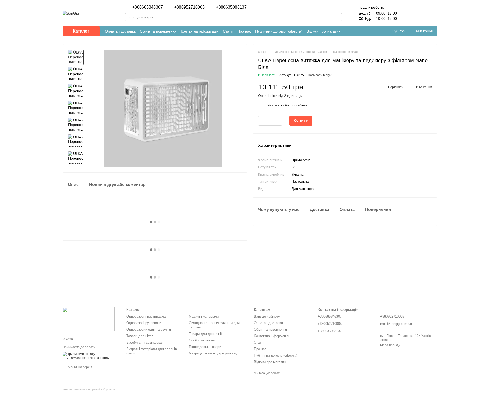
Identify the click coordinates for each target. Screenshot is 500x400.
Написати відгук (319, 75)
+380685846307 (147, 7)
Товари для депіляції (205, 334)
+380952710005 (189, 7)
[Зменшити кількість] (262, 120)
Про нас (244, 31)
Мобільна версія (79, 367)
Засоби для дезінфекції (145, 342)
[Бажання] (420, 13)
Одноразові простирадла (146, 316)
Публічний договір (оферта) (278, 31)
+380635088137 (231, 7)
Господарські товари (205, 347)
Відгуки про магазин (324, 31)
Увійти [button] (272, 105)
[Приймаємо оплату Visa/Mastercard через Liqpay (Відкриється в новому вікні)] (90, 356)
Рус (395, 31)
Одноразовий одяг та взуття (148, 329)
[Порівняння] (406, 13)
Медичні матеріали (204, 316)
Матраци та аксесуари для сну (213, 353)
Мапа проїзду (390, 345)
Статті (228, 31)
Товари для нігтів (139, 336)
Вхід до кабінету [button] (267, 316)
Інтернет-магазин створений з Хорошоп (89, 389)
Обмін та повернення (158, 31)
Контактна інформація (200, 31)
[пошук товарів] (338, 17)
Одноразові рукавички (143, 323)
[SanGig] (89, 319)
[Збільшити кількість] (278, 120)
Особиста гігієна (202, 340)
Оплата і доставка (120, 31)
